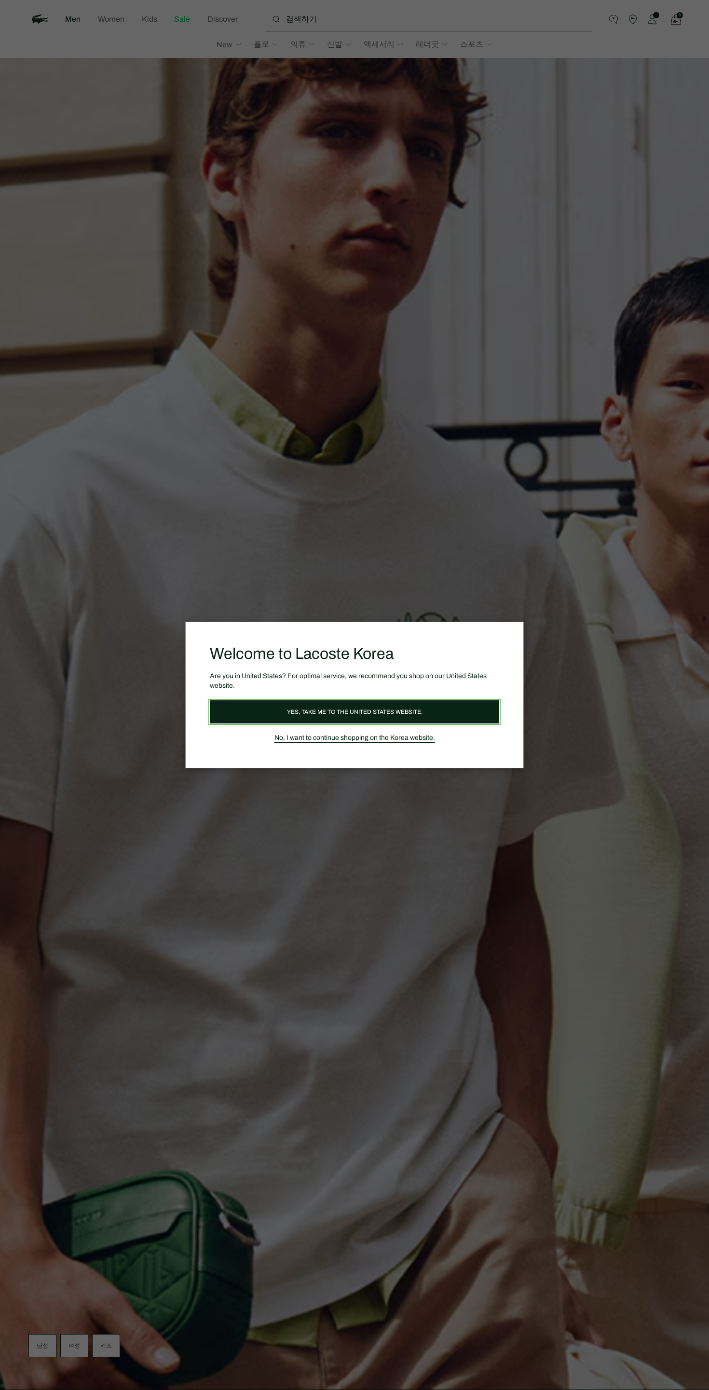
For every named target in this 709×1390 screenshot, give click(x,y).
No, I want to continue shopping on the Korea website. (354, 737)
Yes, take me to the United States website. (355, 712)
